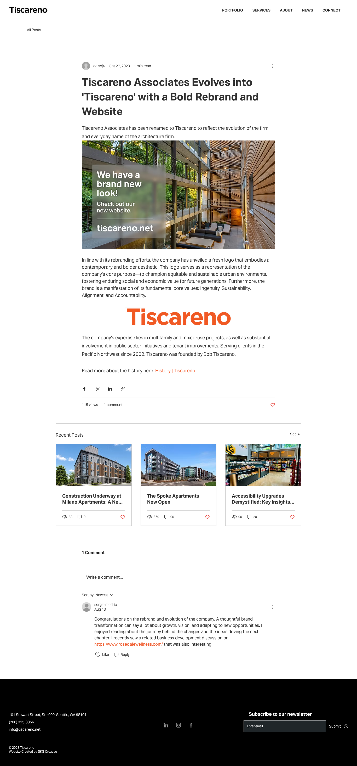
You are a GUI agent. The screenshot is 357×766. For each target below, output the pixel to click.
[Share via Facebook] (84, 388)
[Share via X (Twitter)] (97, 388)
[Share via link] (122, 388)
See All (295, 434)
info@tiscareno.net (25, 729)
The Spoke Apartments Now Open (173, 499)
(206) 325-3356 (21, 722)
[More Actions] (272, 607)
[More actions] (272, 66)
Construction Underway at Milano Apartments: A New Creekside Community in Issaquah (92, 499)
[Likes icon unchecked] (97, 655)
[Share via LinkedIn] (109, 388)
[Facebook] (191, 725)
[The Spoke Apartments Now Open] (178, 465)
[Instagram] (178, 725)
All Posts (34, 29)
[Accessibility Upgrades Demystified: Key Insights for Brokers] (263, 465)
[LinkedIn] (166, 725)
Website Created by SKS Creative (33, 751)
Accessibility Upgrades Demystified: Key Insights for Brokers (261, 499)
